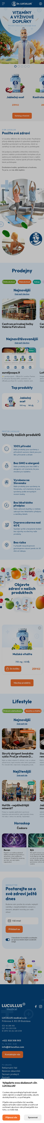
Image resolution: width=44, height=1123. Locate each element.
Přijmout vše (11, 1117)
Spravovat (33, 1117)
